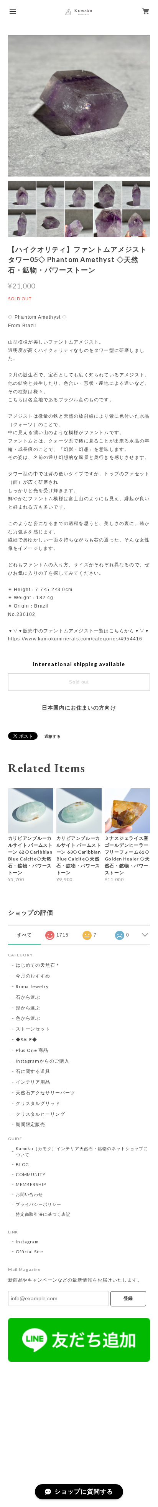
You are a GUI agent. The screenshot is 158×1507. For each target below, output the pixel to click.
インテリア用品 (33, 1082)
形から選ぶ (28, 1008)
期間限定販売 (31, 1124)
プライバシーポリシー (39, 1204)
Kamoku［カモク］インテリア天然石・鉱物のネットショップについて (82, 1151)
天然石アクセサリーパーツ (46, 1092)
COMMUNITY (31, 1174)
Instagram (27, 1241)
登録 (128, 1298)
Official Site (29, 1251)
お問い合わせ (29, 1194)
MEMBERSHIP (31, 1184)
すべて (24, 935)
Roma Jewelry (32, 986)
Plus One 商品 (32, 1050)
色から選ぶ (28, 1018)
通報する (52, 736)
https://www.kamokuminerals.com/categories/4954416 (75, 639)
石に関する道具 (33, 1071)
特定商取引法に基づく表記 (43, 1214)
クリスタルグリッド (38, 1103)
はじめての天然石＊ (38, 965)
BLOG (23, 1164)
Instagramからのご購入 (42, 1061)
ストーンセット (33, 1029)
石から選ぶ (28, 997)
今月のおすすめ (33, 976)
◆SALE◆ (27, 1039)
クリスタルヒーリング (41, 1114)
